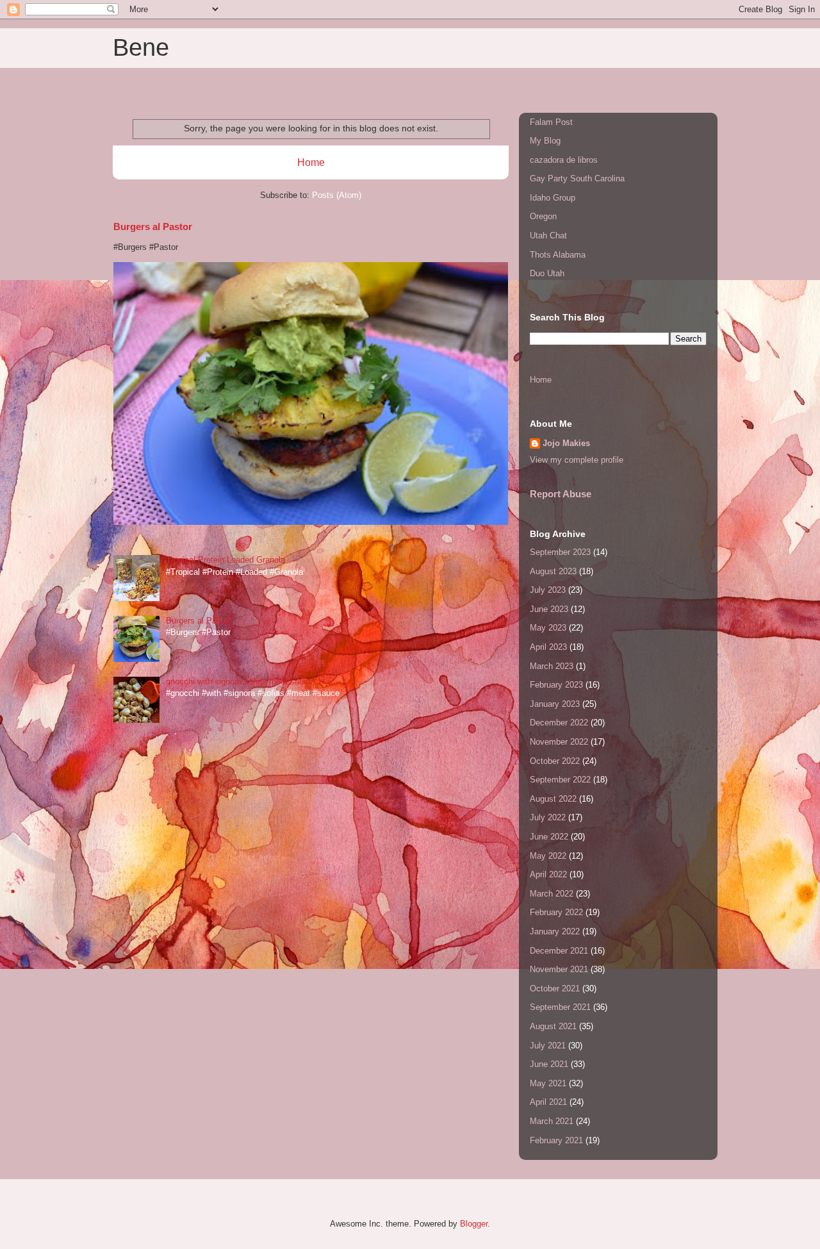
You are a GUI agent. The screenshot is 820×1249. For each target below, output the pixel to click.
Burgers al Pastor (152, 226)
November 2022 (559, 742)
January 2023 (555, 704)
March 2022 (551, 893)
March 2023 (551, 666)
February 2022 (556, 912)
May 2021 (548, 1083)
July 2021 (548, 1045)
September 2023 (560, 552)
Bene (141, 47)
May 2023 (548, 628)
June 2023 (549, 609)
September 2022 (560, 779)
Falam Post (551, 122)
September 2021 (560, 1007)
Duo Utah (547, 273)
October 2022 (555, 761)
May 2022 (548, 856)
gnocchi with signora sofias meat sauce (239, 681)
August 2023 (553, 571)
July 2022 (548, 817)
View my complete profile (576, 460)
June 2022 (549, 836)
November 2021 (559, 969)
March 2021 (551, 1121)
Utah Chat (548, 235)
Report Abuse (560, 493)
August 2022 (553, 799)
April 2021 (548, 1102)
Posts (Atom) (336, 195)
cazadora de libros (564, 160)
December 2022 (559, 722)
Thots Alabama (558, 255)
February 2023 (556, 685)
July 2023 (548, 590)
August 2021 (553, 1026)
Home (311, 162)
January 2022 (555, 931)
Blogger (474, 1223)
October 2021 (555, 988)
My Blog (545, 140)
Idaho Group (552, 198)
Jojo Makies (566, 443)
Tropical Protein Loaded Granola (225, 560)
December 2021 (559, 950)
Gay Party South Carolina (577, 178)
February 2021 (556, 1140)
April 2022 (548, 874)
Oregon (543, 216)
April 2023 (548, 647)
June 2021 (549, 1064)
